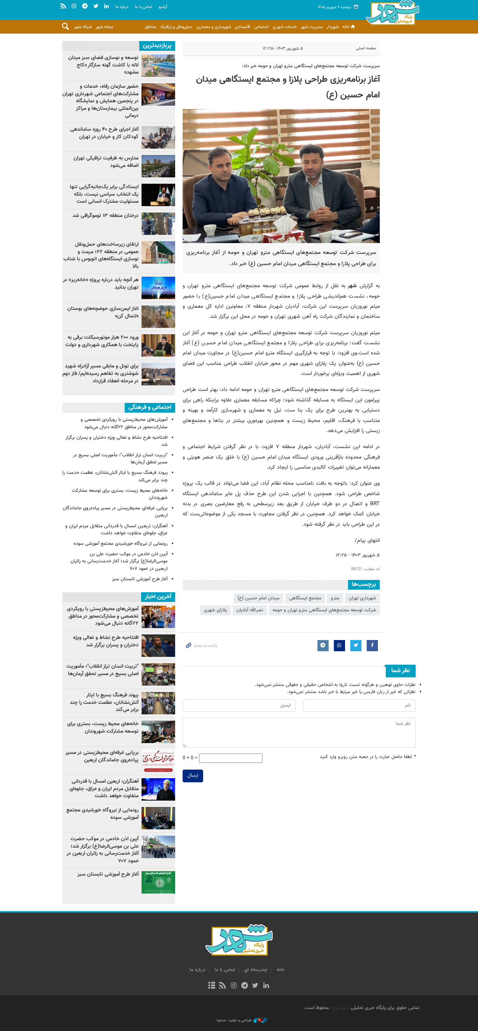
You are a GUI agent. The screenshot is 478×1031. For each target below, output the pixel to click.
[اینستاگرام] (233, 986)
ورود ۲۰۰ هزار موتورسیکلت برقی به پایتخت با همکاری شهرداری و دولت (102, 341)
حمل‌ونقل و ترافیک (176, 27)
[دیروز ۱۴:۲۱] (158, 94)
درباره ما (121, 7)
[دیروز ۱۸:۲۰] (158, 223)
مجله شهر (104, 27)
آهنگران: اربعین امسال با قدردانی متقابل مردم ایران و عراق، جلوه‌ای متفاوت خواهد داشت (116, 529)
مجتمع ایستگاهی (305, 598)
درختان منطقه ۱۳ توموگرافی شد (105, 216)
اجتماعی (261, 27)
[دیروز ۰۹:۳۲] (158, 166)
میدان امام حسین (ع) (259, 598)
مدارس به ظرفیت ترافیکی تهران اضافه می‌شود (106, 162)
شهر (392, 15)
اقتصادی (242, 27)
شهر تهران (339, 1008)
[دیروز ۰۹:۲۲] (158, 66)
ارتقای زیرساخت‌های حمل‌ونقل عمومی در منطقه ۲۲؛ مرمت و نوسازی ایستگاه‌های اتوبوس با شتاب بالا (101, 255)
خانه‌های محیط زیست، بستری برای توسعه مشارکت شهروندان (120, 494)
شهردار (332, 27)
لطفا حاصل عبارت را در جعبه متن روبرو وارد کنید (368, 757)
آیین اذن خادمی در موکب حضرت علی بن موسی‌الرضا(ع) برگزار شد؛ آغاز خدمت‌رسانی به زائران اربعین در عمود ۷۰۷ (119, 561)
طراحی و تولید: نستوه (234, 1021)
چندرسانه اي (255, 969)
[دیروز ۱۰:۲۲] (158, 252)
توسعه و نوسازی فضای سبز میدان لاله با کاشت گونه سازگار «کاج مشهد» (103, 65)
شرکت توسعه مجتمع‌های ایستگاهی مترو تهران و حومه (324, 610)
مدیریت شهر (312, 27)
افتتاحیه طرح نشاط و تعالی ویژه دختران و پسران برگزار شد (116, 441)
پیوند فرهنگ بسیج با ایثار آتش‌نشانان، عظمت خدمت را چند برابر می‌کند (115, 476)
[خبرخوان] (222, 986)
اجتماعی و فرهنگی (149, 407)
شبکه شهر (83, 27)
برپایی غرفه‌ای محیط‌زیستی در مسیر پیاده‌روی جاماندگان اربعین (115, 511)
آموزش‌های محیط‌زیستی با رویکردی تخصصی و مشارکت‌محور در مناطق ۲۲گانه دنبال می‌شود (124, 423)
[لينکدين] (266, 986)
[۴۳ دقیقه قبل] (158, 288)
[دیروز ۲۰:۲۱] (158, 137)
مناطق (150, 27)
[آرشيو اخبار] (211, 986)
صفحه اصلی (366, 48)
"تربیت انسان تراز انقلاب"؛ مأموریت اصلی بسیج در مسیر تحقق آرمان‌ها (120, 458)
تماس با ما (143, 7)
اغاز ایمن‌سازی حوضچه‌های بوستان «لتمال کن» (103, 312)
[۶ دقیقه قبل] (158, 374)
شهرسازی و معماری (213, 27)
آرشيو (163, 7)
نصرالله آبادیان (249, 610)
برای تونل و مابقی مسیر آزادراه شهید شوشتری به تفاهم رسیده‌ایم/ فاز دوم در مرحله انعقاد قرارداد (100, 373)
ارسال (192, 775)
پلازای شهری (215, 610)
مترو (335, 598)
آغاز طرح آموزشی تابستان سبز (140, 579)
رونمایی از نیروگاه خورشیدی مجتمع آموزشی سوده (121, 543)
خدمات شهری (285, 27)
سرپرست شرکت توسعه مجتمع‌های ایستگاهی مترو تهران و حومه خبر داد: (311, 66)
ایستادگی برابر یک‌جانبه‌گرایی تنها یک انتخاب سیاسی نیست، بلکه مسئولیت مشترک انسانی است (104, 194)
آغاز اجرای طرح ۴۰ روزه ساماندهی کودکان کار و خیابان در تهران (104, 133)
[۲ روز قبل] (158, 195)
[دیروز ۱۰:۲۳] (158, 316)
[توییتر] (255, 986)
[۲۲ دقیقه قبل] (158, 345)
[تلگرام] (244, 986)
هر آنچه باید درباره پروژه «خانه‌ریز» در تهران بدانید (101, 284)
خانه (346, 27)
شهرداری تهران (362, 598)
